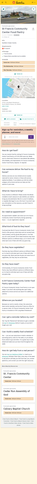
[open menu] (2, 2)
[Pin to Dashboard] (33, 9)
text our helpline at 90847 (15, 354)
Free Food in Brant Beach (10, 419)
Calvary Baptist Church (16, 409)
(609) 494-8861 (7, 111)
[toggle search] (6, 2)
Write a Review (11, 119)
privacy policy (17, 143)
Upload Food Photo (28, 119)
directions (5, 106)
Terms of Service (6, 143)
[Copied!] (33, 28)
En (32, 2)
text (5, 323)
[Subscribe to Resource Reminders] (3, 9)
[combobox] (6, 137)
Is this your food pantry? (27, 123)
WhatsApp (12, 323)
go (31, 137)
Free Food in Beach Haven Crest (20, 421)
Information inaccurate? (10, 123)
